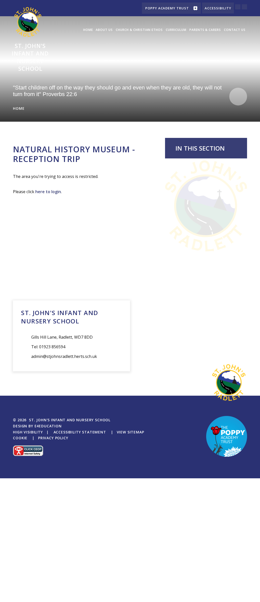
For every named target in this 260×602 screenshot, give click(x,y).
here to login (48, 191)
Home (19, 108)
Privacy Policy (53, 437)
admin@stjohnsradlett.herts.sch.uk (64, 356)
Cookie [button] (20, 437)
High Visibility (28, 432)
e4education (48, 426)
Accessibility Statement (80, 432)
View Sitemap (130, 432)
